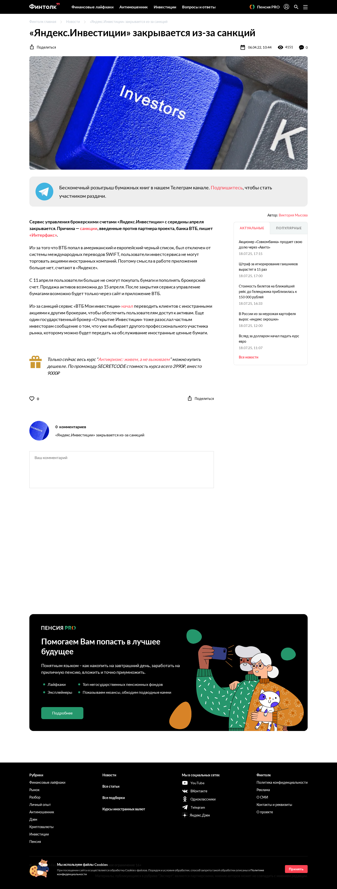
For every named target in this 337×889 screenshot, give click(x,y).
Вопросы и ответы (199, 6)
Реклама (263, 790)
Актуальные (252, 228)
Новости (73, 21)
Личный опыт (40, 804)
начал (127, 306)
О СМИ (262, 797)
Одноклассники (203, 799)
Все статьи (110, 786)
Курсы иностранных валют (123, 809)
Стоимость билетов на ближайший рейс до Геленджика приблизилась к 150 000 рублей (268, 291)
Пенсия (35, 841)
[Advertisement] (168, 555)
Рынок (34, 790)
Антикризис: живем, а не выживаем (134, 359)
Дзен (33, 819)
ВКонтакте (198, 791)
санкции (88, 228)
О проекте (265, 812)
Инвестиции (165, 6)
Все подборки (113, 798)
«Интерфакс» (43, 235)
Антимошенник (133, 6)
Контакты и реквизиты (274, 804)
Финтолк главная (42, 21)
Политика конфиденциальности (282, 782)
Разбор (34, 797)
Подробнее (62, 713)
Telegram (197, 807)
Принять (296, 869)
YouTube (197, 783)
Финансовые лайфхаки (92, 6)
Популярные (289, 228)
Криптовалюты (41, 827)
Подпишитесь (227, 187)
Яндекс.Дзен (200, 815)
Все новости (248, 357)
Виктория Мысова (293, 215)
